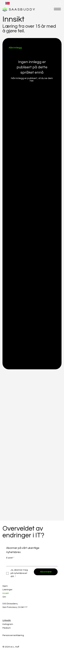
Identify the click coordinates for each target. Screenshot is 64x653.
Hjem (5, 586)
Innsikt (5, 593)
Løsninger (7, 590)
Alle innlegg (15, 47)
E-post (10, 558)
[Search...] (60, 3)
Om (4, 597)
